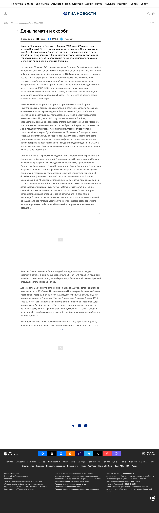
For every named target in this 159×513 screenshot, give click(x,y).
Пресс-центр (73, 466)
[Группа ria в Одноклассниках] (70, 453)
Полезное (143, 462)
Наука (72, 462)
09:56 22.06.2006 (11, 23)
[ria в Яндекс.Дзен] (51, 453)
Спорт (65, 462)
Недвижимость (94, 462)
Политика (10, 462)
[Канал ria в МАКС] (42, 453)
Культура (81, 462)
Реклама (40, 466)
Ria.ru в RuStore (105, 466)
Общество (20, 462)
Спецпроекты (28, 466)
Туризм (115, 462)
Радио (123, 462)
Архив (134, 466)
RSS (127, 466)
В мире (42, 462)
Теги (152, 462)
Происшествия (53, 462)
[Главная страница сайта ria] (80, 13)
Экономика (32, 462)
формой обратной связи (129, 481)
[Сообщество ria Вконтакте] (61, 453)
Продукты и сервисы (55, 466)
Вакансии (8, 479)
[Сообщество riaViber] (116, 453)
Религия (106, 462)
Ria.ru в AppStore (88, 466)
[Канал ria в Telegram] (88, 453)
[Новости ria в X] (97, 453)
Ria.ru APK (119, 466)
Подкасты (132, 462)
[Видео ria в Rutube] (79, 453)
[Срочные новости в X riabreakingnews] (107, 453)
